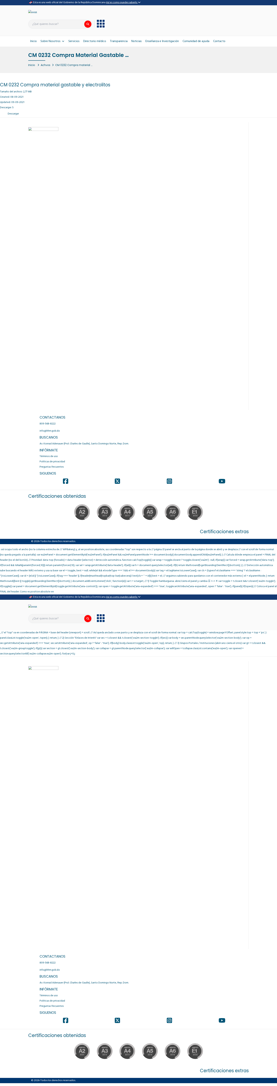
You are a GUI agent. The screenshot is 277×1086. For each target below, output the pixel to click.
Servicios (74, 41)
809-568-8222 (48, 424)
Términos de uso (49, 456)
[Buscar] (87, 24)
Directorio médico (94, 41)
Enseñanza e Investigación (162, 41)
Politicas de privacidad (52, 461)
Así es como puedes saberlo (122, 2)
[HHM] (32, 13)
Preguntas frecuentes (52, 467)
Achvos (45, 65)
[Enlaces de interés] (99, 23)
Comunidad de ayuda (196, 41)
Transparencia (119, 41)
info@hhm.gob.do (50, 431)
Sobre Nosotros (50, 41)
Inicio (33, 41)
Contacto (219, 41)
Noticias (136, 41)
